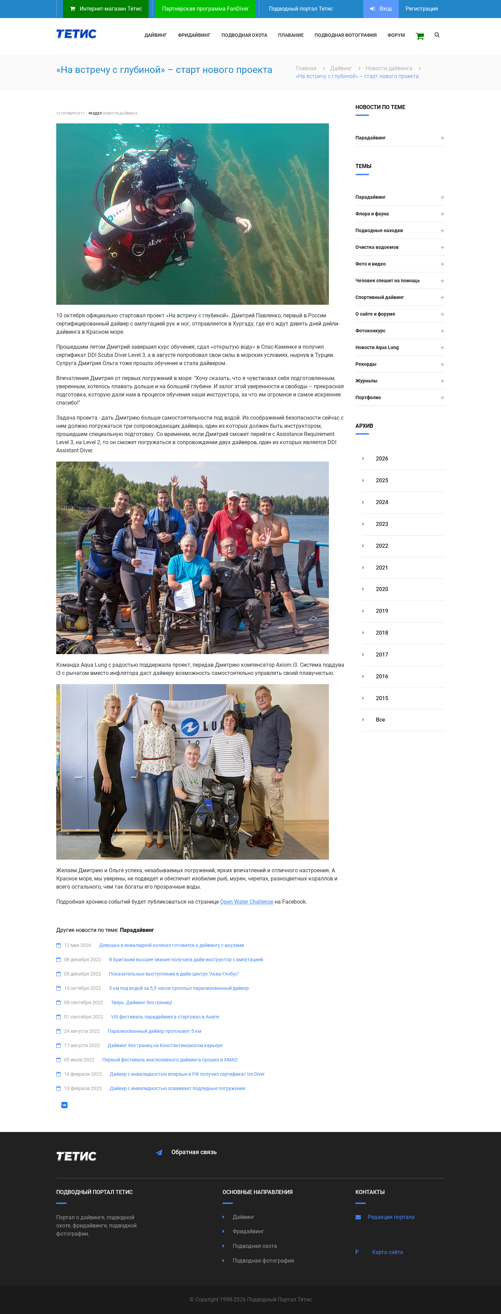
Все (380, 719)
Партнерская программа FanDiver (205, 8)
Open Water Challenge (246, 901)
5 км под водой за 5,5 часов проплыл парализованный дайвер (179, 988)
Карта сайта (387, 1252)
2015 (381, 698)
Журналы (366, 380)
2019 (381, 611)
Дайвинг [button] (156, 35)
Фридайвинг (247, 1231)
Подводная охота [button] (244, 35)
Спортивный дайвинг (379, 297)
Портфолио (368, 397)
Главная (307, 68)
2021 (381, 567)
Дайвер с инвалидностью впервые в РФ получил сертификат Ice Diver (187, 1074)
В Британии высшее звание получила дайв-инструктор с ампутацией (186, 959)
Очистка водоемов (377, 247)
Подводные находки (379, 230)
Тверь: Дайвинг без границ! (141, 1002)
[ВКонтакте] (64, 1105)
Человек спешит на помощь (387, 280)
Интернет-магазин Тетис (110, 8)
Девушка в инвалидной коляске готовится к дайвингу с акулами (171, 945)
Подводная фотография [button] (346, 35)
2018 (381, 633)
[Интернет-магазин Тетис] (419, 36)
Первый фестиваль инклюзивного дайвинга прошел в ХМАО (170, 1059)
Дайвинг (341, 68)
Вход (385, 8)
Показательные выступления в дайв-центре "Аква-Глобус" (174, 974)
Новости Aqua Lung (377, 347)
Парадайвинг (370, 137)
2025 (381, 480)
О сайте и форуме (375, 314)
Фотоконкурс (370, 330)
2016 (381, 676)
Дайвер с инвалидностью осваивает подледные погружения (177, 1088)
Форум (396, 35)
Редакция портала (391, 1217)
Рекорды (366, 364)
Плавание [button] (291, 35)
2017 (381, 654)
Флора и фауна (372, 213)
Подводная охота (254, 1246)
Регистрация (422, 8)
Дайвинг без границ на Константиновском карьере (165, 1045)
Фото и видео (370, 264)
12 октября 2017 (70, 113)
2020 (381, 589)
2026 (381, 458)
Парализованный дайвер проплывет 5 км (154, 1031)
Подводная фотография (262, 1260)
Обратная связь (194, 1152)
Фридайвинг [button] (194, 35)
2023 (381, 524)
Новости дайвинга (390, 68)
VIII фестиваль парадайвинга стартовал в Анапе (165, 1017)
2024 (381, 502)
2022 (381, 546)
